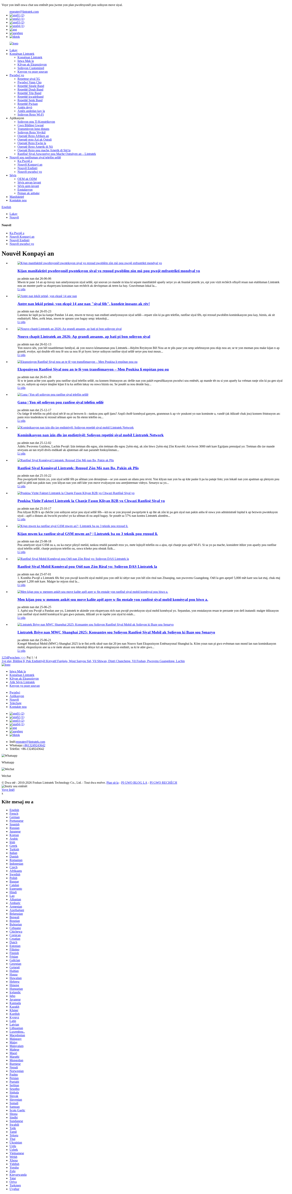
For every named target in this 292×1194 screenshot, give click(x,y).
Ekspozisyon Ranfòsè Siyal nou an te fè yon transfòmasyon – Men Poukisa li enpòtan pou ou (93, 369)
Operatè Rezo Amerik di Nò (35, 146)
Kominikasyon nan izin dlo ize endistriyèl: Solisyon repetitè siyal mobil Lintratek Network (90, 435)
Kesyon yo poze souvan (32, 71)
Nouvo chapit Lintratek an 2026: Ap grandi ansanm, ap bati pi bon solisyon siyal (83, 336)
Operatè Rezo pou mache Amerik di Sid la (44, 150)
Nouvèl (14, 217)
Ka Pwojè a (24, 161)
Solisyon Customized (30, 68)
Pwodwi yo (17, 75)
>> (24, 657)
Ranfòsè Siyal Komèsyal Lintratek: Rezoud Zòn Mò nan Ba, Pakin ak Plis (78, 468)
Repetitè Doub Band (30, 89)
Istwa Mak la (25, 61)
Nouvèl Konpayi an (29, 164)
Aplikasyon (17, 696)
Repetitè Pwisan (27, 103)
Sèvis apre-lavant (28, 186)
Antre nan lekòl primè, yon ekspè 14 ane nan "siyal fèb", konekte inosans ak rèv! (83, 304)
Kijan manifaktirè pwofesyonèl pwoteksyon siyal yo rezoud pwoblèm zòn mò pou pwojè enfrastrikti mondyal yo (108, 271)
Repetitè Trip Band (29, 93)
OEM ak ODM (27, 179)
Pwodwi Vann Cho (29, 82)
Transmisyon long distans (33, 128)
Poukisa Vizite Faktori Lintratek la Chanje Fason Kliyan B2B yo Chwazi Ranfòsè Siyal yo (91, 501)
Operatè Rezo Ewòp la (31, 143)
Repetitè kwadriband (30, 96)
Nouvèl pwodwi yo (29, 171)
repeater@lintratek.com (24, 11)
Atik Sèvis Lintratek (22, 682)
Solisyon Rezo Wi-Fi (30, 114)
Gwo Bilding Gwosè (30, 125)
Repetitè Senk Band (30, 100)
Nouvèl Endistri (27, 168)
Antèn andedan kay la (31, 111)
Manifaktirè (17, 196)
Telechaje (15, 703)
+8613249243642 (34, 745)
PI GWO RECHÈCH (163, 782)
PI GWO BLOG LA (134, 782)
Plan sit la (112, 782)
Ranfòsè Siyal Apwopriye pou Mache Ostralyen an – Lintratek (56, 154)
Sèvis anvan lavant (29, 182)
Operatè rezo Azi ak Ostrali (34, 139)
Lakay (13, 50)
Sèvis (13, 175)
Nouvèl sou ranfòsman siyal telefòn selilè (35, 157)
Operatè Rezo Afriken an (33, 136)
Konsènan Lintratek (22, 53)
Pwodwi (15, 692)
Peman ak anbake (28, 193)
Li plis (21, 289)
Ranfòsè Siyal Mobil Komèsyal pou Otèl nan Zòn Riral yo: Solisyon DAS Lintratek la (87, 566)
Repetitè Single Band (30, 86)
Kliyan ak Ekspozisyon (32, 64)
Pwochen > (15, 657)
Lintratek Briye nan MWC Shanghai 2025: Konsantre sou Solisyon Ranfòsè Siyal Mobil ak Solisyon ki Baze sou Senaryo (116, 632)
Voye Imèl (8, 789)
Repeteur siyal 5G (28, 78)
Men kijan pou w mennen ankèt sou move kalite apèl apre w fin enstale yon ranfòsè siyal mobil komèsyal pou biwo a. (112, 599)
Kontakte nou (18, 200)
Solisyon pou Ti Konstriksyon (36, 121)
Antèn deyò (24, 107)
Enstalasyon (25, 189)
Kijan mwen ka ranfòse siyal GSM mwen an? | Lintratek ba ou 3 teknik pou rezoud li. (87, 534)
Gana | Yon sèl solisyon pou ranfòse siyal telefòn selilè (60, 402)
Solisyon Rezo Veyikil (31, 132)
